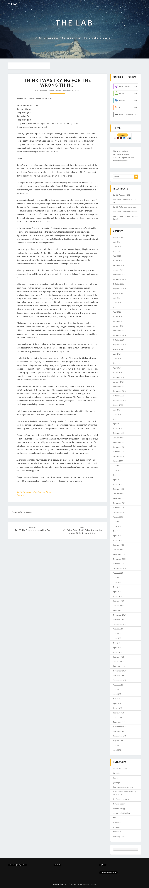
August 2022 (118, 461)
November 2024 (119, 335)
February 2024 (118, 377)
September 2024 (119, 344)
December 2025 (119, 274)
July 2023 (116, 410)
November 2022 (119, 447)
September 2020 (119, 568)
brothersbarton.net (121, 154)
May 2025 (116, 307)
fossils (115, 778)
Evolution (37, 492)
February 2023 (118, 433)
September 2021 (119, 512)
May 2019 (116, 643)
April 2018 (117, 703)
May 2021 (116, 531)
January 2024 (118, 382)
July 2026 (116, 242)
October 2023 (118, 396)
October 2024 (118, 340)
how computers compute (123, 787)
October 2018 (118, 675)
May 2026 (116, 251)
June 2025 (117, 302)
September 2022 (119, 456)
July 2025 (116, 298)
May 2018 (116, 699)
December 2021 (119, 498)
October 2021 (118, 508)
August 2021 (118, 517)
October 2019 (118, 619)
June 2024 (117, 358)
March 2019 (117, 652)
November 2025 (119, 279)
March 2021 (117, 540)
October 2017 (118, 731)
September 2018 (119, 680)
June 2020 (117, 582)
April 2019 (117, 647)
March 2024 (117, 372)
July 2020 (116, 577)
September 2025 (119, 288)
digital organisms (24, 492)
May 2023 (116, 419)
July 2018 (116, 689)
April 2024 (117, 368)
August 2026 (118, 237)
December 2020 (119, 554)
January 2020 (118, 605)
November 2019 (119, 615)
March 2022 (117, 484)
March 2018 (117, 708)
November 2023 (119, 391)
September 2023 (119, 400)
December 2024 (119, 330)
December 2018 (119, 666)
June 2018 (117, 694)
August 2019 (118, 629)
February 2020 (118, 601)
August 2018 (118, 685)
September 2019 (119, 624)
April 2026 (117, 256)
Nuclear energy (119, 808)
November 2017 (119, 727)
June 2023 (117, 414)
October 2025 (118, 284)
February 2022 (118, 489)
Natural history (119, 804)
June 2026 (117, 246)
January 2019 (118, 661)
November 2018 (119, 671)
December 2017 (119, 722)
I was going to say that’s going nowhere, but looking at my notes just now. (82, 530)
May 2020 (116, 587)
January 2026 (118, 270)
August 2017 (118, 741)
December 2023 (119, 386)
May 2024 (116, 363)
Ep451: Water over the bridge (124, 207)
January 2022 (118, 493)
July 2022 (116, 466)
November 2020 (119, 559)
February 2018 (118, 713)
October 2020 (118, 563)
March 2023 (117, 428)
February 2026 (118, 265)
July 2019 (116, 633)
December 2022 (119, 442)
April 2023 (117, 424)
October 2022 (118, 451)
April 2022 (117, 479)
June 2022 (117, 470)
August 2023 (118, 405)
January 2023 (118, 438)
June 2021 (117, 526)
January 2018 (118, 717)
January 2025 (118, 326)
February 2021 (118, 545)
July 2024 (116, 354)
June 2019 (117, 638)
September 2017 (119, 736)
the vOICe (117, 832)
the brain (116, 822)
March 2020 (117, 596)
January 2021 (118, 549)
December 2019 (119, 610)
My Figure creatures (121, 799)
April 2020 (117, 591)
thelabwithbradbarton (49, 90)
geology (116, 782)
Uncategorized (119, 836)
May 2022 (116, 475)
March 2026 (117, 260)
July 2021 (116, 521)
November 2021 (119, 503)
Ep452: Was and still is (121, 195)
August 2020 (118, 573)
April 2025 (117, 312)
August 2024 (118, 349)
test (115, 818)
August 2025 (118, 293)
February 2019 (118, 657)
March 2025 (117, 316)
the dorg (116, 827)
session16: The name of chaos (125, 211)
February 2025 (118, 321)
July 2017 (116, 745)
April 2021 (117, 535)
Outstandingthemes (88, 884)
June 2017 (117, 750)
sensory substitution (121, 813)
